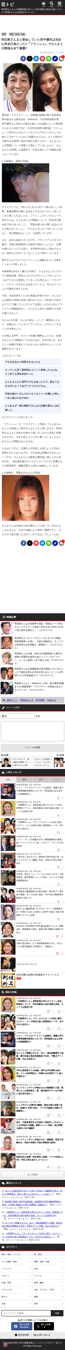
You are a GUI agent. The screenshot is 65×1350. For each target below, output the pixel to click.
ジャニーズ (6, 1269)
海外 (36, 1304)
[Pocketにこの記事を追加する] (42, 58)
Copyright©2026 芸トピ (32, 1344)
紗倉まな (51, 700)
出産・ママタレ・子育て (44, 1290)
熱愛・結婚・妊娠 (17, 34)
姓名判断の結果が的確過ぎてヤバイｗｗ (38, 976)
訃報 (3, 1304)
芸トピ (7, 4)
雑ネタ (4, 1297)
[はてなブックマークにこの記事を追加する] (36, 58)
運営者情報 (23, 1335)
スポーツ (5, 1276)
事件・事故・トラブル (11, 1254)
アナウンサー (7, 1290)
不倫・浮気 (6, 1283)
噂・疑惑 (38, 1254)
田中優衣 (40, 700)
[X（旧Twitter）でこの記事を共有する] (30, 58)
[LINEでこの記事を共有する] (49, 58)
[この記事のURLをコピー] (55, 58)
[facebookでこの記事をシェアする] (23, 58)
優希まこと (12, 700)
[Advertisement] (32, 23)
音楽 (36, 1269)
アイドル (38, 1276)
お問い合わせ (43, 1335)
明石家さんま (26, 700)
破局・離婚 (39, 1283)
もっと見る (32, 1174)
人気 (43, 6)
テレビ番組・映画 (9, 1262)
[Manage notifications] (5, 1344)
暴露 (4, 34)
